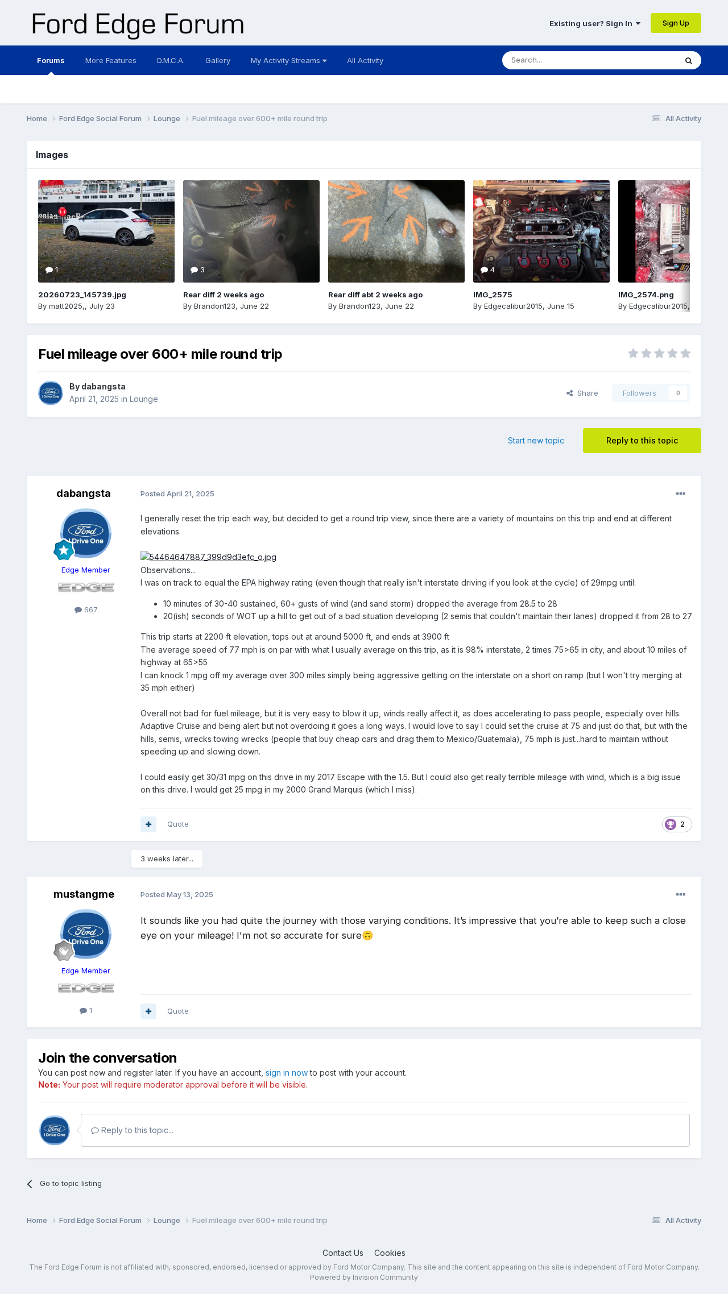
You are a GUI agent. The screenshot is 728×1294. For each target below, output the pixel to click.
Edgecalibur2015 (513, 305)
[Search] (688, 60)
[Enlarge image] (208, 557)
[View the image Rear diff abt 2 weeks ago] (396, 231)
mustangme (83, 894)
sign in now (287, 1072)
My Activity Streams (286, 60)
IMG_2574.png (646, 294)
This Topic (643, 60)
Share (585, 392)
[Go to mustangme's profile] (85, 934)
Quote (178, 823)
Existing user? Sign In (592, 23)
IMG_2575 (492, 294)
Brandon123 (214, 305)
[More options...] (680, 494)
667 (90, 609)
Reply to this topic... (136, 1130)
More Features (110, 60)
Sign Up (676, 22)
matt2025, (67, 305)
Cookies (390, 1253)
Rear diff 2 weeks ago (223, 294)
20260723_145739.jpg (82, 294)
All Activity (365, 60)
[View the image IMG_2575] (541, 231)
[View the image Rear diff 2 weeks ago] (251, 231)
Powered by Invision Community (364, 1277)
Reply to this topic (642, 440)
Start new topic (536, 440)
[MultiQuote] (148, 824)
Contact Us (342, 1253)
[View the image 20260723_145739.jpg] (106, 231)
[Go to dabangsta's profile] (50, 392)
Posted (177, 493)
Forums (51, 60)
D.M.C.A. (171, 60)
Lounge (144, 399)
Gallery (217, 60)
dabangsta (103, 386)
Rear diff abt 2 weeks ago (375, 294)
